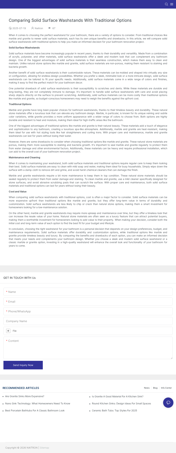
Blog (155, 388)
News (147, 388)
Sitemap (44, 447)
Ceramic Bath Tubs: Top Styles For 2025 (114, 410)
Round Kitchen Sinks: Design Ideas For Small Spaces (121, 403)
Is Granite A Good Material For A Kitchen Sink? (117, 396)
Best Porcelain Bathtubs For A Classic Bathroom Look (35, 410)
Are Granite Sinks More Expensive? (24, 396)
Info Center (166, 388)
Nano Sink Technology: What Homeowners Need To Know (37, 403)
